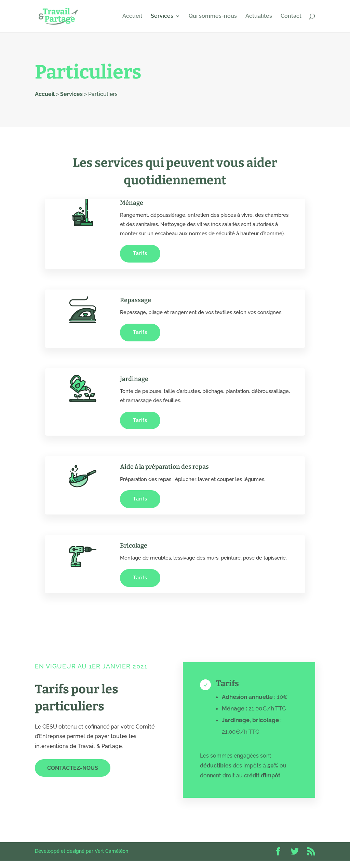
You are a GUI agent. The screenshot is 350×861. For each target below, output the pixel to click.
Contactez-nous (72, 768)
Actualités (258, 16)
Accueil (132, 16)
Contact (291, 16)
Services (162, 16)
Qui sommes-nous (213, 16)
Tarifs (140, 253)
